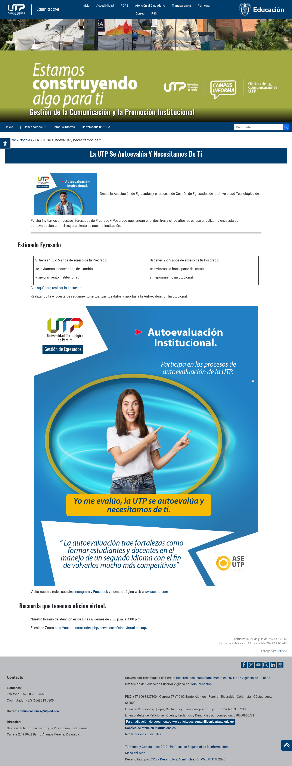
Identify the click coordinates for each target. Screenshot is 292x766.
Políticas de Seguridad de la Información (199, 747)
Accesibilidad (105, 5)
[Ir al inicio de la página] (287, 745)
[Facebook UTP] (244, 665)
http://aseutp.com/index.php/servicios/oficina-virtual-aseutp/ (101, 628)
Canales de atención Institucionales (150, 728)
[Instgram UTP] (266, 665)
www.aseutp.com (155, 592)
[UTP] (17, 9)
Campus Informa (64, 127)
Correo (140, 13)
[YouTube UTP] (258, 665)
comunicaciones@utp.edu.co (38, 711)
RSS (154, 13)
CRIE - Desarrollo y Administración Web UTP (182, 759)
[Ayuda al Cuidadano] (280, 665)
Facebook (101, 592)
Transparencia (181, 5)
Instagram (82, 592)
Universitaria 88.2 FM (96, 127)
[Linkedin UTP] (273, 665)
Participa (204, 5)
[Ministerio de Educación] (253, 9)
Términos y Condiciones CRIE (146, 747)
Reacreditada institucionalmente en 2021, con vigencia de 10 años (223, 678)
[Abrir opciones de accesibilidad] (5, 143)
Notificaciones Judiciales (143, 734)
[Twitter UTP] (251, 665)
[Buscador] (286, 127)
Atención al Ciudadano (150, 5)
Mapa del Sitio (135, 753)
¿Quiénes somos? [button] (31, 127)
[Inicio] (286, 745)
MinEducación (201, 684)
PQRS (124, 5)
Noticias (25, 140)
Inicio (86, 5)
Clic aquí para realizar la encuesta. (56, 288)
